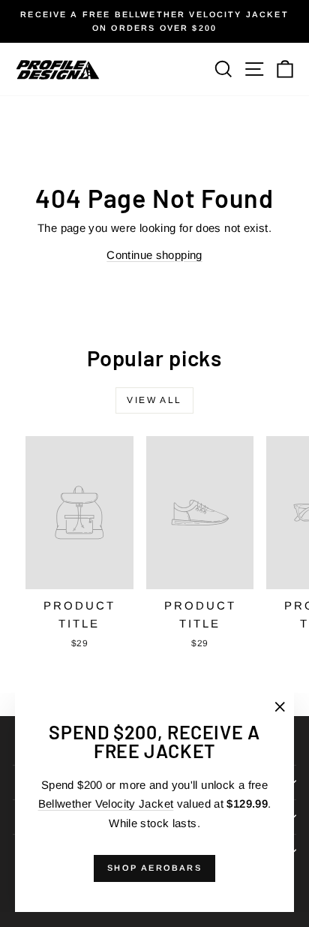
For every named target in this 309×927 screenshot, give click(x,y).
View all (154, 400)
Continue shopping (154, 254)
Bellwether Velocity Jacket (106, 803)
